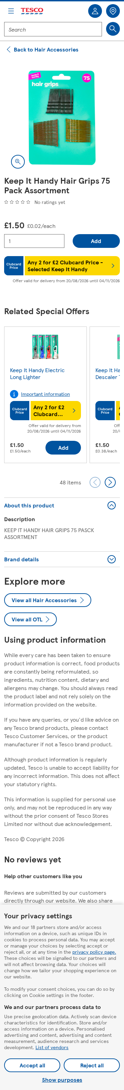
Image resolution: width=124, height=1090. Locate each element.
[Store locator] (113, 11)
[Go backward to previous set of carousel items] (95, 482)
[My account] (95, 11)
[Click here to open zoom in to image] (18, 162)
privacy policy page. (94, 951)
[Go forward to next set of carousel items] (110, 482)
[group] (45, 396)
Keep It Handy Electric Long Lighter (37, 373)
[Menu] (11, 11)
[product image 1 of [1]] (62, 117)
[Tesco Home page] (32, 11)
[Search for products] (113, 29)
